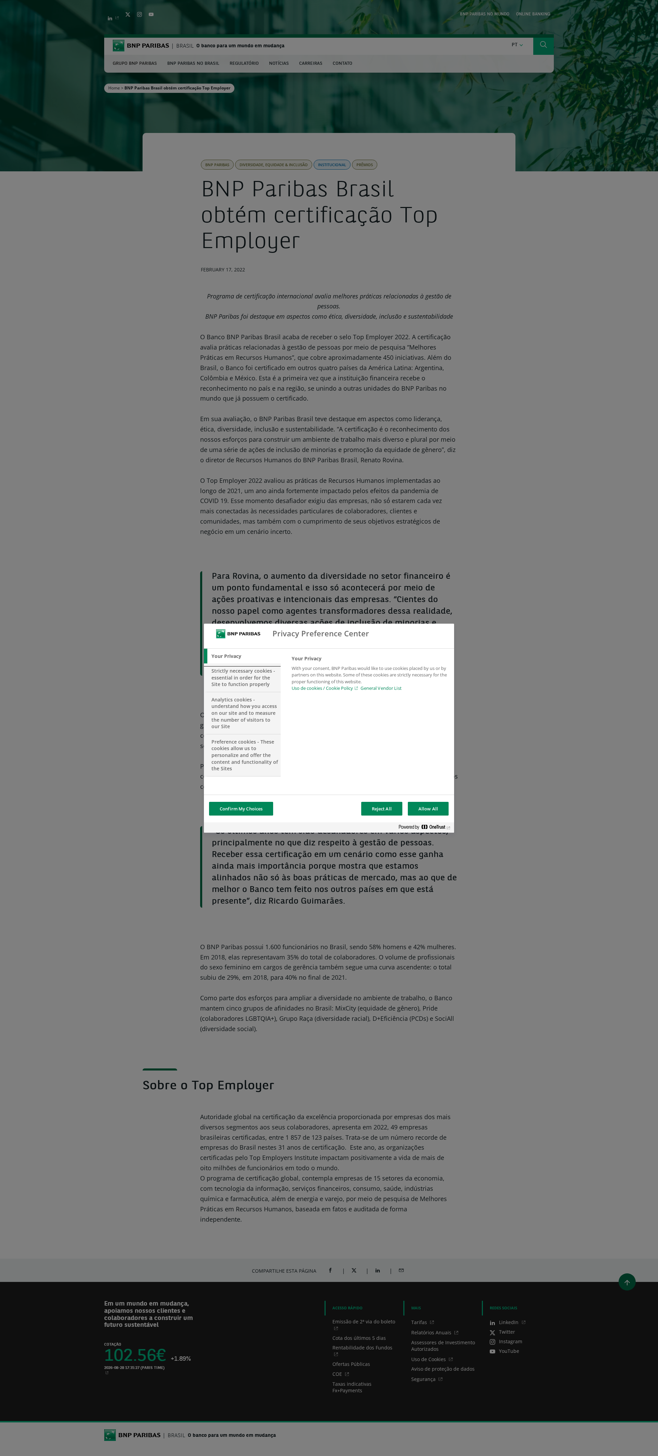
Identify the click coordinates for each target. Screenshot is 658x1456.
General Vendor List (381, 688)
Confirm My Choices (241, 809)
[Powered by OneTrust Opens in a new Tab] (425, 828)
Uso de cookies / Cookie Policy (322, 688)
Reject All (382, 809)
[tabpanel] (370, 675)
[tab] (242, 656)
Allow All (428, 809)
